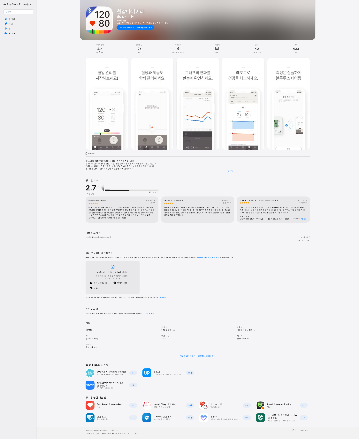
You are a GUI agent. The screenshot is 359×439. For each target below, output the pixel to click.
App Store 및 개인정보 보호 (111, 433)
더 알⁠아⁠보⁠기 (161, 297)
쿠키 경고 (127, 433)
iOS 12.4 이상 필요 (245, 330)
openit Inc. (241, 339)
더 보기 (231, 171)
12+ (162, 339)
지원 (135, 433)
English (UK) (304, 430)
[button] (18, 19)
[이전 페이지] (83, 209)
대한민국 (294, 430)
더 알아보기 (151, 313)
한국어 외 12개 (92, 339)
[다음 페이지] (313, 209)
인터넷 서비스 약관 (92, 433)
